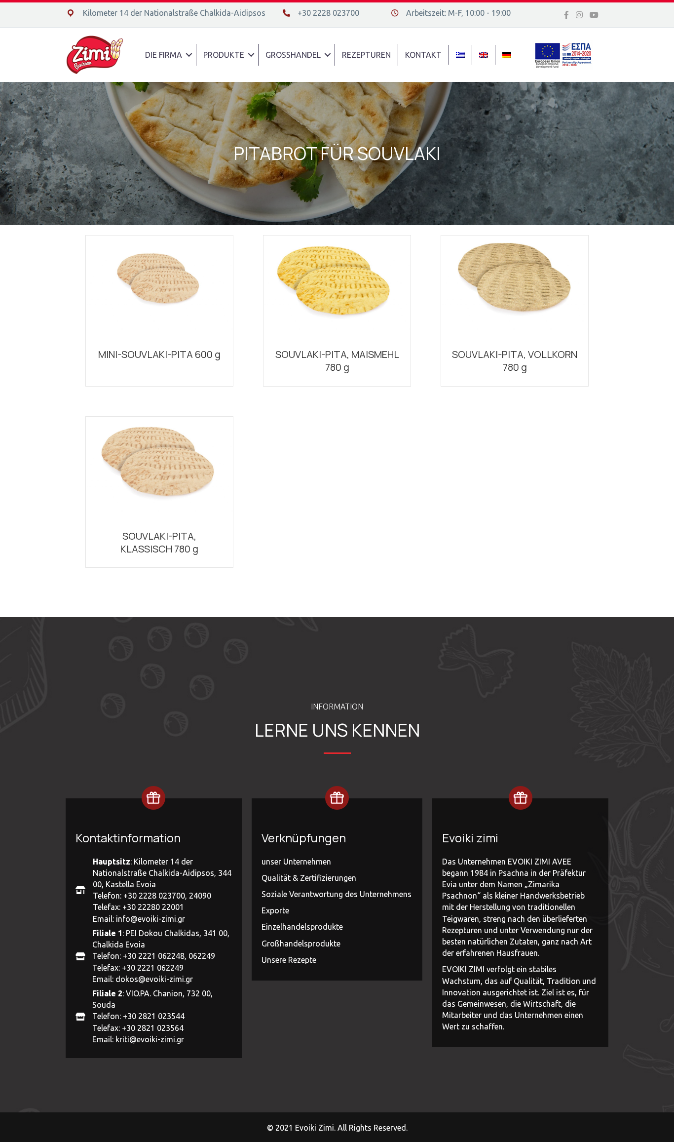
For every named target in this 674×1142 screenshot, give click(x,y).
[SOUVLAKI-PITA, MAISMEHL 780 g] (337, 286)
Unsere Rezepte (289, 959)
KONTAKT (423, 54)
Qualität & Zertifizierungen (309, 877)
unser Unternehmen (296, 861)
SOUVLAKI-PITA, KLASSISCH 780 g (159, 542)
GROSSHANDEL (293, 54)
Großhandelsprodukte (301, 943)
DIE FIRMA (163, 54)
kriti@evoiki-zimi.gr (149, 1039)
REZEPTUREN (366, 54)
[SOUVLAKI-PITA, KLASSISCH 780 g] (159, 468)
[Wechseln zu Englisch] (483, 55)
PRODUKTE (223, 54)
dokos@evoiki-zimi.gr (154, 979)
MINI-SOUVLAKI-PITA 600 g (159, 354)
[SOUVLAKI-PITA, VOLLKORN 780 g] (514, 286)
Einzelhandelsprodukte (302, 926)
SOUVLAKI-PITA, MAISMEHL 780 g (337, 361)
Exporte (275, 910)
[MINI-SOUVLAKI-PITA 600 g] (159, 286)
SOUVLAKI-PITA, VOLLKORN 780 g (514, 361)
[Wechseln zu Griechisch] (460, 55)
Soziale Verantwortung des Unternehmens (337, 894)
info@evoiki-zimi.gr (150, 918)
